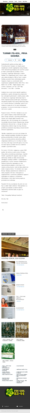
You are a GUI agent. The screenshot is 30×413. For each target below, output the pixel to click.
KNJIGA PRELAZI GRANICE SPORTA (6, 372)
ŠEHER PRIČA (19, 275)
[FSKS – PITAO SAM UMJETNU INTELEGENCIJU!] (8, 301)
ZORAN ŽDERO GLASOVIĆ (5, 370)
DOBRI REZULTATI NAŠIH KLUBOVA (22, 372)
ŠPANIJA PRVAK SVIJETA (7, 380)
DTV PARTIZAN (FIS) (20, 264)
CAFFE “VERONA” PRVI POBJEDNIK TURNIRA (8, 340)
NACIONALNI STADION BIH (22, 378)
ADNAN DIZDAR (20, 285)
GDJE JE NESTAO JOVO (7, 374)
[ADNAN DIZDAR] (8, 289)
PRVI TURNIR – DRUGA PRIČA (8, 361)
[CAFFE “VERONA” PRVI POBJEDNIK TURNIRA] (8, 330)
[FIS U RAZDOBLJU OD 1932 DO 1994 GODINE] (8, 266)
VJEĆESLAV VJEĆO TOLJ (22, 369)
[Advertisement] (15, 220)
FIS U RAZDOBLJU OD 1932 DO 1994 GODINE (21, 262)
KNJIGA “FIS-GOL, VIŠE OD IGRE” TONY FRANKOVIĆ (22, 381)
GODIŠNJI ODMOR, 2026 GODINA (13, 258)
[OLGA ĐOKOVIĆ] (8, 313)
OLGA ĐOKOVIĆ (20, 308)
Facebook (7, 406)
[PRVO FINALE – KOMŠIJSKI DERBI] (22, 330)
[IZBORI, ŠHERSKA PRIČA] (8, 278)
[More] (23, 60)
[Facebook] (2, 406)
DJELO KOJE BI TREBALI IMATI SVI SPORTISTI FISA (22, 375)
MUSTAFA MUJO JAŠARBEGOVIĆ (5, 378)
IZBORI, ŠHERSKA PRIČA (22, 273)
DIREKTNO (19, 301)
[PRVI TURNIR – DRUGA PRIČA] (8, 351)
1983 (15, 49)
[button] (2, 209)
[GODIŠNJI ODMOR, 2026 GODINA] (15, 247)
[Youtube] (17, 406)
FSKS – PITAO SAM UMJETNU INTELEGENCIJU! (20, 298)
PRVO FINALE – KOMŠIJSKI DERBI (20, 340)
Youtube (21, 406)
